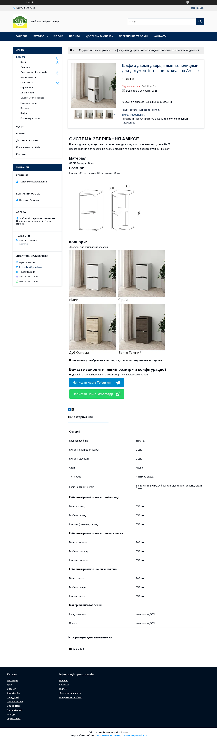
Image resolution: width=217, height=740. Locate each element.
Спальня (25, 67)
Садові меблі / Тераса (32, 97)
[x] (73, 410)
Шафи (24, 113)
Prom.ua (125, 732)
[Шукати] (200, 21)
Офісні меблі (27, 82)
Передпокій (13, 697)
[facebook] (69, 410)
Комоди (25, 108)
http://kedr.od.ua (27, 262)
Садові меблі (14, 706)
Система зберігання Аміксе (35, 72)
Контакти (160, 36)
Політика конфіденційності (134, 735)
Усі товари (12, 680)
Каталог (38, 36)
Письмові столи (29, 103)
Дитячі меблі (27, 92)
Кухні (23, 62)
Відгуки (58, 36)
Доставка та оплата (99, 36)
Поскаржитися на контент (108, 735)
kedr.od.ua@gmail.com (31, 267)
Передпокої (27, 87)
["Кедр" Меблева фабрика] (20, 27)
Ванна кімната (28, 77)
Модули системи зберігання (95, 50)
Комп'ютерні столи (30, 118)
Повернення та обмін (133, 36)
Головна (21, 36)
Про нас (74, 36)
